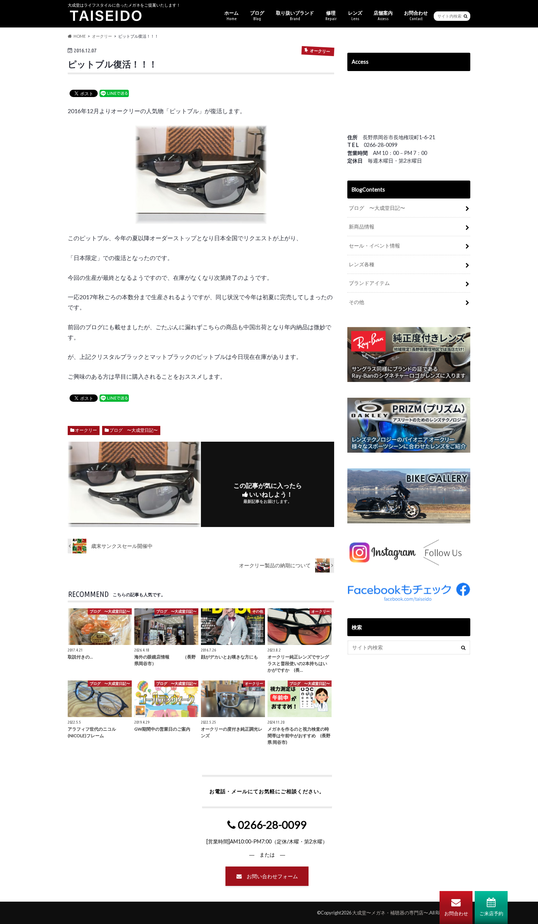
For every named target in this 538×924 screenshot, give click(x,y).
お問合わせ (456, 913)
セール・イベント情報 (374, 245)
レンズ (355, 15)
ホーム (231, 15)
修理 (331, 15)
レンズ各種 (361, 264)
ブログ (257, 15)
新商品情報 (361, 226)
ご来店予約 (491, 913)
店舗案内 (383, 15)
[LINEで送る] (114, 92)
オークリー (86, 430)
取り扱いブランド (295, 15)
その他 (356, 302)
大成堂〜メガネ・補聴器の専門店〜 (390, 913)
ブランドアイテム (369, 283)
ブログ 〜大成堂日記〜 (133, 430)
